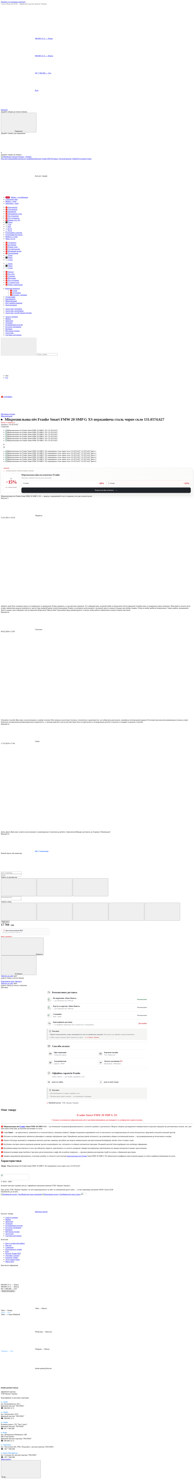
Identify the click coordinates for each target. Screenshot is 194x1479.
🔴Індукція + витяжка (18, 295)
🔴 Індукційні (15, 293)
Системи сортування (13, 335)
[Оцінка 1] (18, 912)
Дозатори (9, 323)
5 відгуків (5, 426)
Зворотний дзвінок (8, 1291)
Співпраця (11, 159)
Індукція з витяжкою (13, 327)
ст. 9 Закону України (92, 1037)
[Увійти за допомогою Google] (54, 887)
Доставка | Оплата (58, 159)
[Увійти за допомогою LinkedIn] (90, 887)
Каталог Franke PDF (43, 159)
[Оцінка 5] (162, 912)
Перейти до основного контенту (13, 2)
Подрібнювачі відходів (14, 325)
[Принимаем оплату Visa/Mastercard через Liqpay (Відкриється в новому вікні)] (61, 1194)
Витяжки (8, 329)
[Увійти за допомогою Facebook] (18, 887)
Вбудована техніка (12, 331)
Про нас (4, 159)
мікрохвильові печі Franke (77, 1156)
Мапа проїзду (6, 1459)
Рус (6, 378)
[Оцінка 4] (126, 912)
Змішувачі (9, 321)
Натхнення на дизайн (23, 159)
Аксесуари (9, 333)
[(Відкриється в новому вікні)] (84, 1194)
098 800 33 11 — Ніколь (44, 56)
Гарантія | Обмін (71, 159)
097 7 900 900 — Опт (43, 73)
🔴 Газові (13, 291)
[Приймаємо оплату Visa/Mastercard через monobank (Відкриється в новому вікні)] (21, 1194)
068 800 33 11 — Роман (44, 38)
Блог (33, 159)
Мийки (8, 319)
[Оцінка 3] (90, 912)
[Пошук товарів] (18, 347)
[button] (97, 13)
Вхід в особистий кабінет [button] (15, 1243)
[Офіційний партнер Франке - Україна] (15, 1179)
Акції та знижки (11, 317)
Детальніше (142, 1023)
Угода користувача (84, 159)
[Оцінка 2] (54, 912)
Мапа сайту (9, 1261)
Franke (22, 1126)
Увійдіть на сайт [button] (7, 976)
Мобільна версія (41, 1212)
